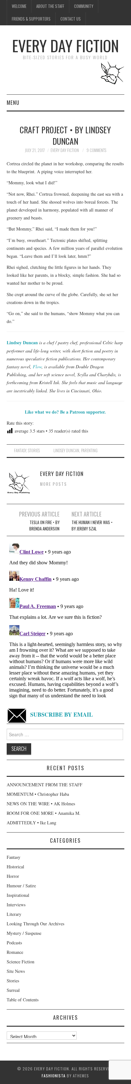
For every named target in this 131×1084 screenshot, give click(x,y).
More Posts (53, 484)
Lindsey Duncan (66, 450)
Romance (15, 952)
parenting (89, 450)
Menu (13, 102)
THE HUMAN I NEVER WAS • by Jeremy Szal (92, 525)
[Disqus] (66, 620)
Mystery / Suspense (24, 933)
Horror (13, 876)
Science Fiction (20, 962)
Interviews (16, 905)
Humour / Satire (21, 886)
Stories (34, 450)
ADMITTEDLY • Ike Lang (31, 823)
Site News (16, 971)
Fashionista (54, 1076)
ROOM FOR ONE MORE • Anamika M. (43, 813)
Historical (15, 867)
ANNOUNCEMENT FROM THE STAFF (44, 785)
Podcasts (14, 943)
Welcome (19, 6)
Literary (14, 914)
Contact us (70, 19)
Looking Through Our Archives (35, 924)
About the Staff (50, 6)
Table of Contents (22, 1000)
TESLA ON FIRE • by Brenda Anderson (44, 525)
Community (83, 6)
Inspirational (18, 895)
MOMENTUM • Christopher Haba (38, 794)
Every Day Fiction (65, 45)
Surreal (13, 990)
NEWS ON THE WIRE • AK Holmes (41, 804)
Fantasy (20, 450)
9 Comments (96, 150)
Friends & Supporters (31, 19)
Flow (37, 367)
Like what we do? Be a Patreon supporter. (65, 412)
